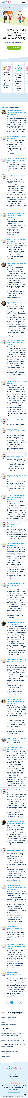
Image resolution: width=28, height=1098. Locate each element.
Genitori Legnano (6, 1019)
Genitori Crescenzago (7, 1046)
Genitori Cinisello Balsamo (8, 1017)
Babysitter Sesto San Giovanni (9, 1035)
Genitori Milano (5, 1015)
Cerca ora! (15, 48)
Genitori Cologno (6, 1049)
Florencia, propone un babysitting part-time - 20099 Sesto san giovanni (16, 112)
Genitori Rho (4, 1022)
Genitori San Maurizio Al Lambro (10, 1051)
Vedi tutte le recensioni (14, 1092)
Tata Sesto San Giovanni (8, 1031)
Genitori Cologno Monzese (8, 1054)
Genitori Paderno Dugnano (8, 1024)
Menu (23, 2)
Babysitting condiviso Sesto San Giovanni (12, 1040)
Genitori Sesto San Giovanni (8, 1038)
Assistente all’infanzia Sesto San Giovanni (12, 1033)
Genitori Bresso (5, 1056)
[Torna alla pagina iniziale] (7, 2)
